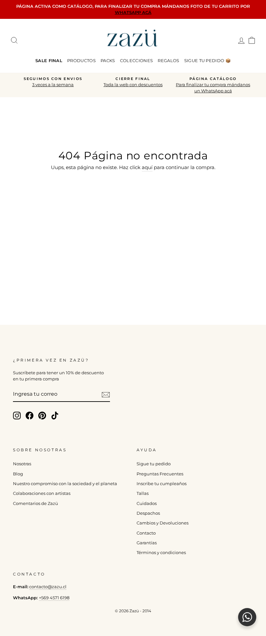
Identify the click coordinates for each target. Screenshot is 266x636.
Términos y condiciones (161, 552)
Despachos (148, 513)
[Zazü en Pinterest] (42, 415)
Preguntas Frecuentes (160, 473)
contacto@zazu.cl (47, 586)
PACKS (108, 60)
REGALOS (168, 60)
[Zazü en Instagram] (17, 415)
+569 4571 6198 (54, 597)
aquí (147, 167)
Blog (18, 473)
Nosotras (22, 463)
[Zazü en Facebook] (29, 415)
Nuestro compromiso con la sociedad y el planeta (65, 483)
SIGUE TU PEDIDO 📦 (207, 60)
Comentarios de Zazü (35, 503)
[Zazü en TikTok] (55, 415)
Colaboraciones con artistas (41, 493)
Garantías (147, 542)
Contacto (146, 533)
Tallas (143, 493)
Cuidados (147, 503)
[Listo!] (106, 394)
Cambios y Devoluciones (162, 523)
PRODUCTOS (81, 60)
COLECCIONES (136, 60)
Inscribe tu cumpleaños (162, 483)
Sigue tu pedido (154, 463)
